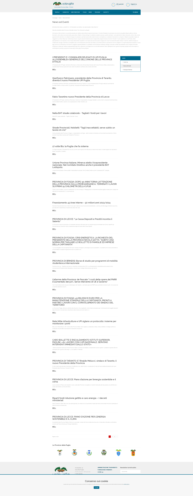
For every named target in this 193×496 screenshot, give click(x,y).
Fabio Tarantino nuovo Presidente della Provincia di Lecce (80, 97)
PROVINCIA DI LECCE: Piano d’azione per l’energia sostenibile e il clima (84, 380)
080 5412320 (79, 471)
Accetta (96, 487)
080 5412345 (87, 471)
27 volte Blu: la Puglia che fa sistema (70, 146)
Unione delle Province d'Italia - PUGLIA (63, 7)
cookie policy (126, 484)
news (90, 12)
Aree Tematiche (75, 12)
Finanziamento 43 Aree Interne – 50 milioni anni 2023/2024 (81, 203)
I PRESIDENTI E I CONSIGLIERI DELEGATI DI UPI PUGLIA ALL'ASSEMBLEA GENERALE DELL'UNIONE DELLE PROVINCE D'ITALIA (82, 59)
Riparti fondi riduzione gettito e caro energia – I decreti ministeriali (79, 399)
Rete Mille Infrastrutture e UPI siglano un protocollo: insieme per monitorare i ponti (84, 322)
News (60, 17)
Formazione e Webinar (105, 469)
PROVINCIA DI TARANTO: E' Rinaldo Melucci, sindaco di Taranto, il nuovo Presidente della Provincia (84, 362)
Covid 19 (100, 472)
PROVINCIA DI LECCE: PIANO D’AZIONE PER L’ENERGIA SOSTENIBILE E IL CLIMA (79, 418)
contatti (106, 12)
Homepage (54, 17)
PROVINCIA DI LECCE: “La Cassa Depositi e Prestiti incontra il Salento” (82, 220)
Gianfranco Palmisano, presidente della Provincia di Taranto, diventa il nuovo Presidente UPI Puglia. (82, 79)
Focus (84, 12)
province (97, 12)
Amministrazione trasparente (107, 467)
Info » (54, 69)
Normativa (66, 12)
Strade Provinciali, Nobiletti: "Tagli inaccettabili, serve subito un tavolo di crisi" (83, 129)
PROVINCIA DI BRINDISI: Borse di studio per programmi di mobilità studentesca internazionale (85, 262)
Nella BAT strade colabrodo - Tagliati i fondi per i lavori (79, 113)
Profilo (57, 12)
